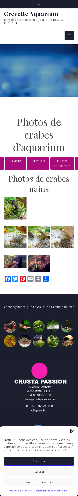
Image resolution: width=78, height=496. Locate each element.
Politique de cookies (20, 491)
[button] (72, 431)
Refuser (39, 471)
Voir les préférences (39, 482)
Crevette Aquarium (31, 13)
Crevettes (15, 161)
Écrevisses (38, 161)
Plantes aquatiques (62, 163)
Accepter (39, 461)
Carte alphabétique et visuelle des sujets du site (39, 307)
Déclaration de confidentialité (50, 491)
